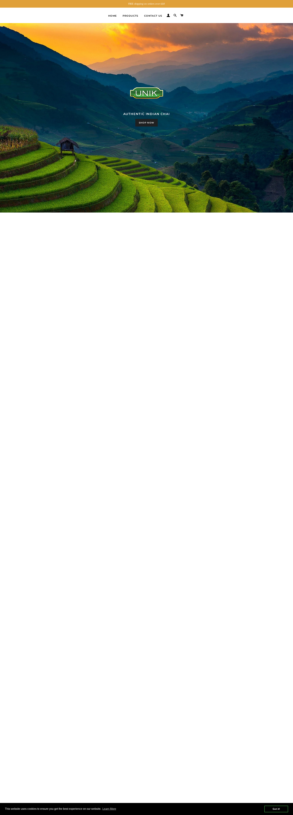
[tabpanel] (146, 118)
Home (112, 15)
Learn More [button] (109, 808)
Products (130, 15)
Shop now (146, 122)
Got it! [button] (276, 809)
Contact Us (153, 15)
